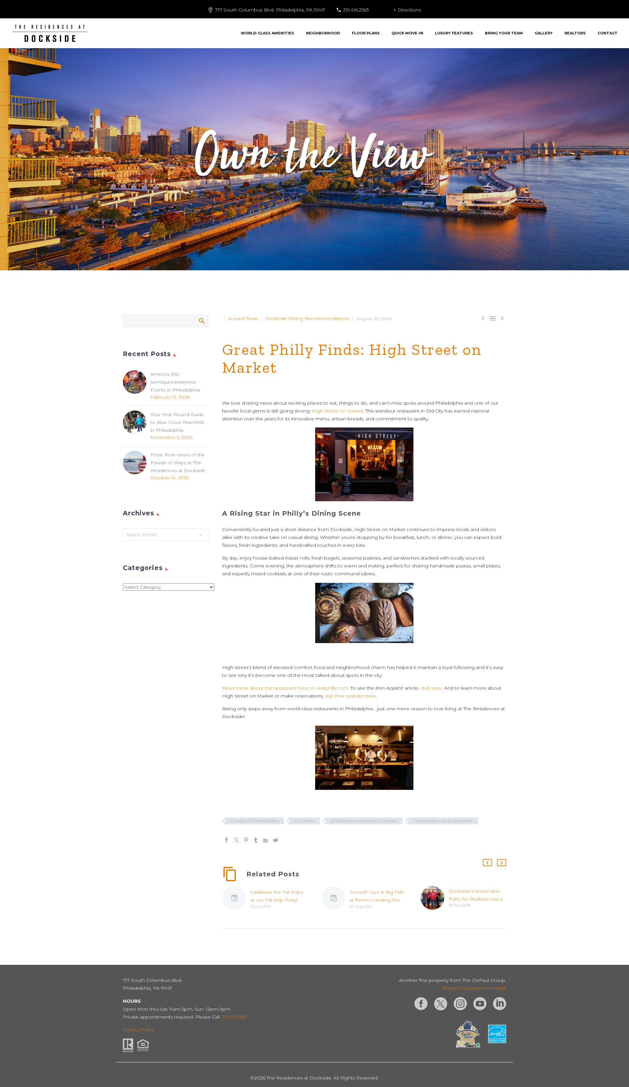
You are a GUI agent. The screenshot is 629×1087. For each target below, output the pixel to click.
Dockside (305, 820)
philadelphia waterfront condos (364, 820)
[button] (487, 862)
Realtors (575, 33)
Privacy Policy (138, 1030)
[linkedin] (499, 1003)
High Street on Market (337, 411)
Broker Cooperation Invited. (474, 988)
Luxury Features (454, 33)
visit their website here (350, 696)
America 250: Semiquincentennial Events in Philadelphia (175, 382)
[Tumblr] (255, 840)
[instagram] (460, 1003)
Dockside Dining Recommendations (307, 318)
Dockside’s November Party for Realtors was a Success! (476, 899)
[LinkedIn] (265, 840)
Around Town (243, 318)
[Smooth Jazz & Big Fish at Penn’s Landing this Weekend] (335, 899)
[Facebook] (226, 840)
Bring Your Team (504, 33)
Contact (608, 33)
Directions (409, 10)
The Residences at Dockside (443, 820)
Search (201, 321)
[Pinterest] (246, 840)
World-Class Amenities (267, 33)
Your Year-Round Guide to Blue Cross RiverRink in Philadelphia (177, 422)
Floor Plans (366, 33)
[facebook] (421, 1003)
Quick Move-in (407, 33)
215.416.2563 (356, 10)
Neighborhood (323, 33)
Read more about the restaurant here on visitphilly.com (285, 688)
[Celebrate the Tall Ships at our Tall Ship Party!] (236, 899)
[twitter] (440, 1003)
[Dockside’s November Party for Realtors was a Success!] (435, 898)
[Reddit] (275, 840)
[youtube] (479, 1003)
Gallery (544, 33)
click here (431, 688)
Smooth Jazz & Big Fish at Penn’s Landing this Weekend (377, 900)
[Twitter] (236, 840)
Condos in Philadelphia (255, 820)
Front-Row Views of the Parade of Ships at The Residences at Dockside (177, 462)
